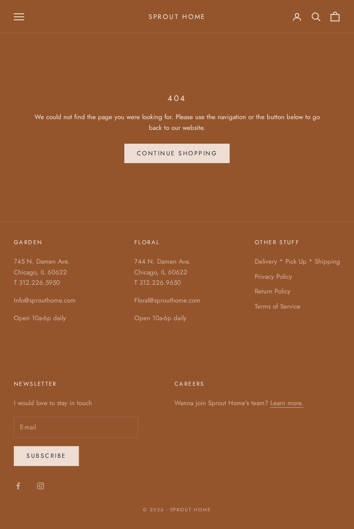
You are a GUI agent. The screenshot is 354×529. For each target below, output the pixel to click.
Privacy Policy (273, 276)
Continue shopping (177, 153)
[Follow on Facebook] (18, 486)
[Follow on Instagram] (40, 486)
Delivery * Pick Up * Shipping (297, 261)
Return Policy (273, 291)
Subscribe (46, 455)
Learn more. (286, 403)
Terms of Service (277, 306)
